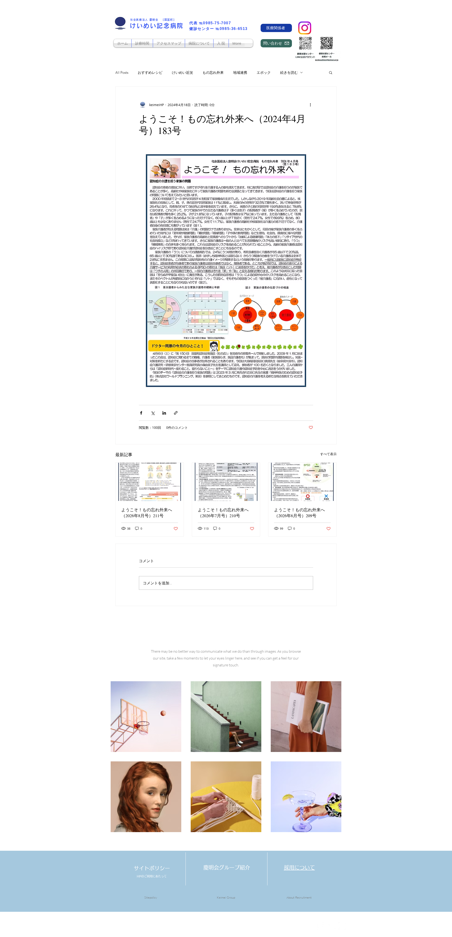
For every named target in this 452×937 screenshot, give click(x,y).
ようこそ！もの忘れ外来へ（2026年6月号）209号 (299, 512)
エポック (264, 72)
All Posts (121, 72)
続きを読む (289, 72)
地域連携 (240, 72)
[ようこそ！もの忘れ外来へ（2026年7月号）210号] (226, 482)
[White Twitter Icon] (326, 925)
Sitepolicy (150, 897)
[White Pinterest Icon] (334, 925)
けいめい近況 (182, 72)
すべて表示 (328, 454)
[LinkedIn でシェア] (164, 413)
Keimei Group (226, 897)
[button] (330, 72)
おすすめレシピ (150, 72)
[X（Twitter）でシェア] (152, 413)
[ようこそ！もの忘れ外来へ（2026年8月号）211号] (150, 482)
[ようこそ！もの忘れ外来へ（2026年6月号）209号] (302, 482)
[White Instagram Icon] (342, 925)
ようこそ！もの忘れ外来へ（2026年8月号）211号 (146, 512)
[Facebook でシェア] (141, 413)
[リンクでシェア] (176, 413)
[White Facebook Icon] (318, 925)
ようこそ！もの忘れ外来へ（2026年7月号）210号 (223, 512)
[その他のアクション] (310, 104)
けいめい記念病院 (157, 26)
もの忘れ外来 (213, 72)
